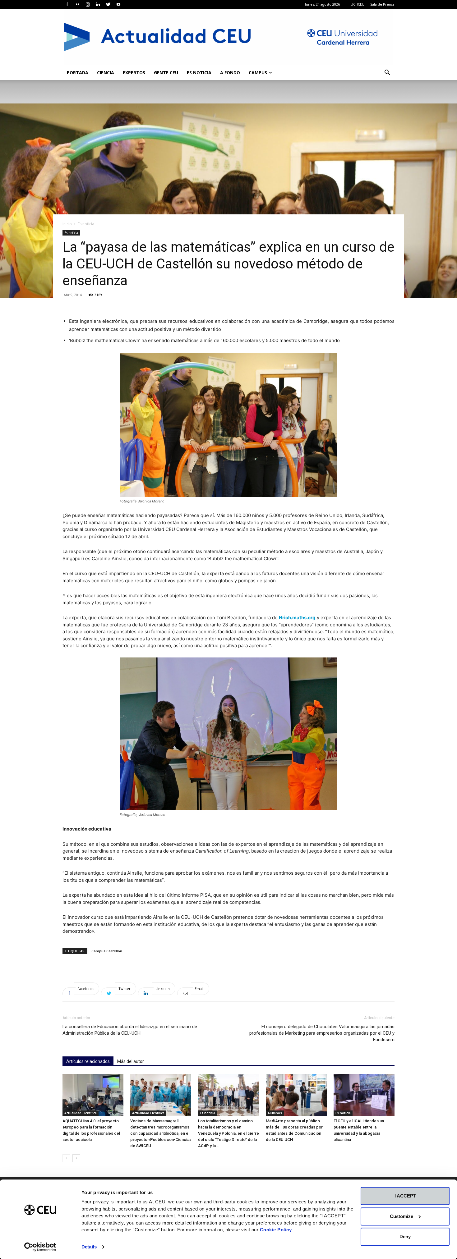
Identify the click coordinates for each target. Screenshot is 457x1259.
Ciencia (105, 73)
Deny (405, 1236)
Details (89, 1246)
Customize (401, 1216)
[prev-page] (66, 1158)
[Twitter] (108, 4)
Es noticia (199, 73)
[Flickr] (77, 4)
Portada (77, 73)
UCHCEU (357, 4)
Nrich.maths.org (297, 617)
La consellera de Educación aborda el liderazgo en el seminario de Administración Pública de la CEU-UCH (129, 1030)
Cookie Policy (276, 1229)
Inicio (67, 224)
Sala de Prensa (382, 4)
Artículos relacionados (88, 1061)
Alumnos (275, 1113)
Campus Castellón (106, 951)
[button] (387, 73)
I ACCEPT (405, 1195)
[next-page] (76, 1158)
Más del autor (130, 1061)
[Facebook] (67, 4)
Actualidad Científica (80, 1113)
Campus (258, 73)
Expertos (134, 73)
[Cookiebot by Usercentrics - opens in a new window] (40, 1247)
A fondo (230, 73)
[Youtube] (118, 4)
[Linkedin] (98, 4)
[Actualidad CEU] (228, 37)
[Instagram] (87, 4)
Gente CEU (166, 73)
